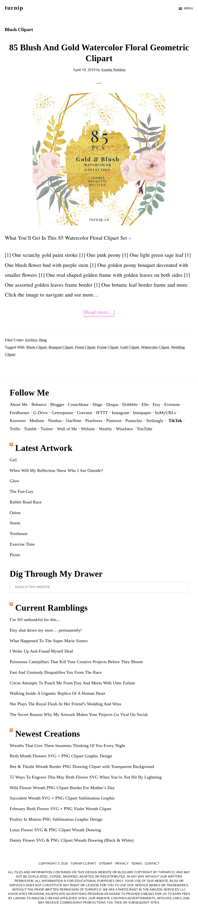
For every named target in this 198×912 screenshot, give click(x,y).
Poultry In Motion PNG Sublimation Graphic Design (56, 819)
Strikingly (154, 420)
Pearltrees (93, 420)
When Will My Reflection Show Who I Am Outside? (56, 470)
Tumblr (30, 428)
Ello (145, 404)
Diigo (97, 404)
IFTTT (102, 412)
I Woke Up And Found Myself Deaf (41, 651)
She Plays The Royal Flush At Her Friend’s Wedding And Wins (65, 703)
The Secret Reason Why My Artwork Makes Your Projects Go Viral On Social (79, 714)
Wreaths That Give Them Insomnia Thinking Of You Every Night (67, 745)
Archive (31, 340)
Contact (152, 863)
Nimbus (55, 420)
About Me (19, 404)
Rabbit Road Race (26, 502)
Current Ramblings (51, 608)
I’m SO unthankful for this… (35, 619)
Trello (15, 428)
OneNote (73, 420)
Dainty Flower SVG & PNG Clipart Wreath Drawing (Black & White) (72, 840)
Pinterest (113, 420)
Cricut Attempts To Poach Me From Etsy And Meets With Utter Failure (72, 683)
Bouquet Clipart (61, 347)
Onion (15, 512)
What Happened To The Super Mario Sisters (49, 640)
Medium (36, 420)
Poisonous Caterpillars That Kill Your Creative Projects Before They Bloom (76, 661)
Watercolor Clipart (155, 347)
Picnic (15, 554)
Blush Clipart (36, 347)
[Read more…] (99, 312)
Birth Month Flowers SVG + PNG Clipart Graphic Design (61, 755)
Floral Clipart (85, 347)
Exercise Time (22, 544)
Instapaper (142, 412)
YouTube (144, 428)
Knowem (18, 420)
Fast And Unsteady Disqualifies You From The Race (56, 672)
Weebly (105, 428)
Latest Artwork (43, 448)
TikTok (175, 420)
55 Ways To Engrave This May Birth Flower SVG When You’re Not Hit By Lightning (86, 777)
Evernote (172, 404)
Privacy (122, 863)
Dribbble (130, 404)
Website (88, 428)
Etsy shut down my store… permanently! (46, 630)
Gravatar (84, 412)
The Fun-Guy (21, 491)
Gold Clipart (129, 347)
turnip (14, 8)
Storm (15, 523)
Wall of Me (67, 428)
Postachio (133, 420)
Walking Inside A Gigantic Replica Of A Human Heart (57, 693)
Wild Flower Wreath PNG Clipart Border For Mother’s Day (62, 787)
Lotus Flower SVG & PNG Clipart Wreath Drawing (55, 829)
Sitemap (106, 863)
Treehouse (19, 533)
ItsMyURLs (165, 412)
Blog (43, 340)
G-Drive (40, 412)
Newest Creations (47, 734)
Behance (38, 404)
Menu (188, 8)
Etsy (156, 404)
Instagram (120, 412)
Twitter (47, 428)
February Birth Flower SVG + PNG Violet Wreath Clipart (60, 808)
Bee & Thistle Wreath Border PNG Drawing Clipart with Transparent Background (82, 766)
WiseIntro (124, 428)
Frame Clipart (107, 347)
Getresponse (62, 412)
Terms (136, 863)
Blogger (57, 404)
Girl (13, 459)
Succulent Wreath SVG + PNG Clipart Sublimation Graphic (62, 798)
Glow (14, 480)
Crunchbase (78, 404)
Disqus (112, 404)
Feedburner (19, 412)
